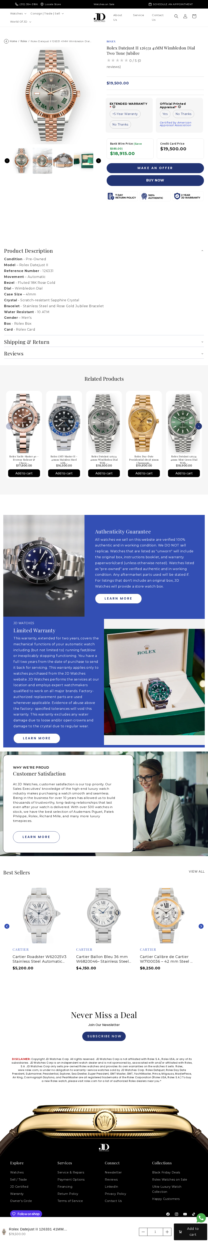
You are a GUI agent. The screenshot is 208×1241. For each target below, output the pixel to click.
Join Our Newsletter (104, 1025)
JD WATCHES (23, 623)
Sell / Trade (18, 1179)
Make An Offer (155, 168)
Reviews (111, 1179)
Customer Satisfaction (39, 773)
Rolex (24, 41)
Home (13, 41)
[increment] (167, 1232)
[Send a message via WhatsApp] (201, 1218)
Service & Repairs (70, 1172)
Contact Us (113, 1201)
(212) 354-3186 (29, 4)
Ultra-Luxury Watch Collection (167, 1189)
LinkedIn (111, 1187)
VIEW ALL (197, 871)
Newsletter (113, 1172)
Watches (17, 1172)
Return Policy (67, 1194)
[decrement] (143, 1232)
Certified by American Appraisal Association (176, 124)
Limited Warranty (34, 630)
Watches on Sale (104, 4)
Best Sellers (16, 872)
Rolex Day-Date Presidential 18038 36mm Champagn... (144, 459)
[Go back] (6, 41)
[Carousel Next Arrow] (98, 160)
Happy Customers (166, 1199)
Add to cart (23, 473)
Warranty (17, 1194)
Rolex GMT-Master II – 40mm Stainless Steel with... (64, 459)
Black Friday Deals (166, 1172)
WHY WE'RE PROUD (31, 767)
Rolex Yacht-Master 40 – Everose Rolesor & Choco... (24, 459)
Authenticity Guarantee (123, 531)
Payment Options (71, 1179)
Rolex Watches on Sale (169, 1179)
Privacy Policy (115, 1194)
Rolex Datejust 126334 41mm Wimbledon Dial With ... (104, 459)
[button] (18, 13)
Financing (64, 1187)
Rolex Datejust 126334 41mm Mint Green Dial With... (184, 459)
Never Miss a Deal (104, 1014)
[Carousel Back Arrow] (7, 160)
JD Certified (19, 1187)
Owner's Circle (21, 1201)
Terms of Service (70, 1201)
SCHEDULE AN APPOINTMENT (173, 4)
